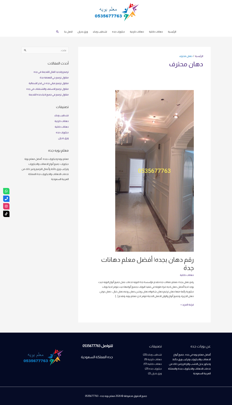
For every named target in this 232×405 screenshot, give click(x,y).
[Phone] (6, 199)
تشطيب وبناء (100, 31)
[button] (57, 31)
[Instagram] (6, 206)
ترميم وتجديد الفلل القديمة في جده (51, 71)
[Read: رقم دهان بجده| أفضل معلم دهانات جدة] (154, 170)
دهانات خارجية (137, 31)
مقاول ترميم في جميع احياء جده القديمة (49, 94)
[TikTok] (6, 214)
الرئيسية (172, 31)
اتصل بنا (68, 31)
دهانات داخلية (156, 31)
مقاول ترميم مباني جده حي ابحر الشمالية (49, 83)
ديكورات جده (118, 31)
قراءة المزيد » (187, 304)
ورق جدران (82, 31)
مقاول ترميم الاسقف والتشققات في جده (47, 89)
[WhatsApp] (6, 191)
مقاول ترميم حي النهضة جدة (54, 77)
